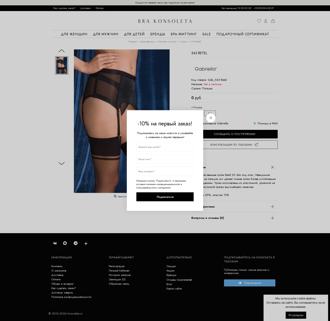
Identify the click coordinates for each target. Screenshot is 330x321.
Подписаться (165, 197)
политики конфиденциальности (163, 184)
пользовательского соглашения (153, 187)
